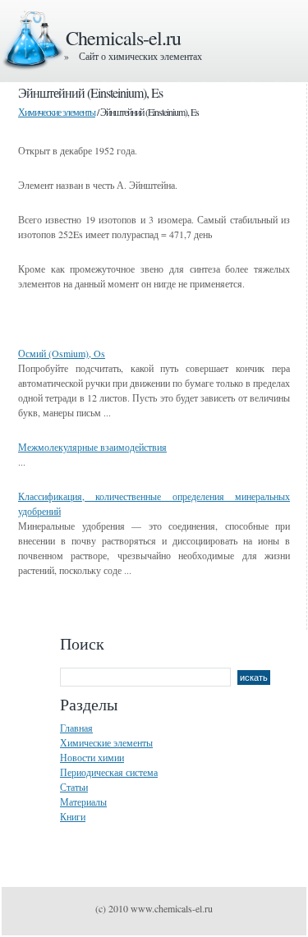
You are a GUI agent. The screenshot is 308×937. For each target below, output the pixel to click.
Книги (72, 816)
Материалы (83, 801)
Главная (76, 727)
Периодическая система (109, 772)
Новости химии (92, 757)
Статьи (74, 786)
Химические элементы (56, 111)
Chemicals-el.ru (123, 38)
